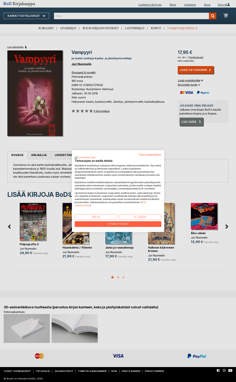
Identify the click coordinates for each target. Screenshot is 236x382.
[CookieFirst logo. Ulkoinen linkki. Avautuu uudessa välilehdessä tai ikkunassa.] (85, 158)
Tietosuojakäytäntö (149, 154)
